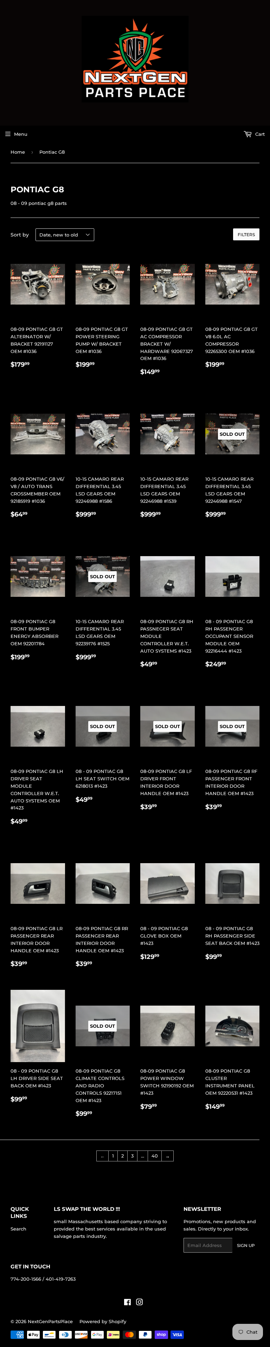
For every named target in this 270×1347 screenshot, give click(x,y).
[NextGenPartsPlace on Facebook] (127, 1303)
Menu (20, 134)
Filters (246, 234)
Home (18, 152)
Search (18, 1229)
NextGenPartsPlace (50, 1321)
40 (155, 1156)
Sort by (20, 235)
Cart (259, 134)
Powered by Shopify (102, 1321)
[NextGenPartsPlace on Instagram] (139, 1303)
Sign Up (246, 1245)
